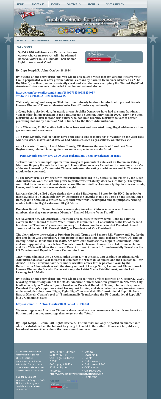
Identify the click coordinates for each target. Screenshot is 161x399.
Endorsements (40, 40)
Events (55, 4)
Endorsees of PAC (65, 40)
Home (20, 4)
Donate (21, 40)
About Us (93, 4)
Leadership (37, 4)
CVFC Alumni (91, 367)
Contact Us (73, 4)
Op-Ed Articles (115, 4)
